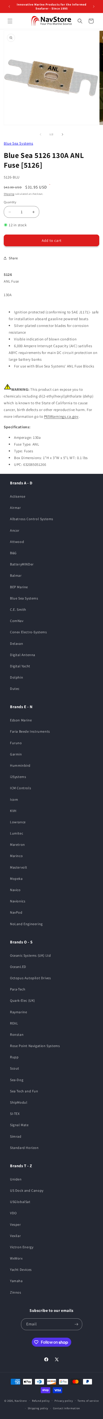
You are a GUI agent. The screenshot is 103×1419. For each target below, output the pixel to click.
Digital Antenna (22, 655)
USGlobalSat (20, 1201)
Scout (14, 1068)
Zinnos (15, 1292)
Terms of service (88, 1400)
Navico (15, 890)
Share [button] (13, 258)
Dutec (15, 688)
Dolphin (16, 677)
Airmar (15, 507)
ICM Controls (20, 788)
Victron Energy (21, 1247)
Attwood (17, 541)
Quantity (10, 202)
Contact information (66, 1408)
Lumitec (16, 833)
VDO (13, 1213)
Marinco (16, 856)
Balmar (16, 575)
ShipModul (18, 1102)
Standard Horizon (24, 1147)
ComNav (17, 621)
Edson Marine (21, 720)
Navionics (17, 901)
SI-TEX (15, 1113)
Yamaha (16, 1281)
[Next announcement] (93, 6)
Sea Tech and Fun (24, 1091)
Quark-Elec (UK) (22, 1000)
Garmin (16, 754)
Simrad (16, 1136)
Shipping (9, 193)
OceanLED (18, 966)
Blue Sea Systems (18, 143)
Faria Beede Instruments (30, 731)
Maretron (17, 844)
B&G (13, 553)
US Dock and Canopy (27, 1190)
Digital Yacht (20, 666)
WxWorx (16, 1258)
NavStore (20, 1400)
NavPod (16, 912)
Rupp (14, 1057)
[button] (10, 21)
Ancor (15, 530)
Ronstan (17, 1034)
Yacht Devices (21, 1269)
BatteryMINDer (22, 564)
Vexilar (15, 1236)
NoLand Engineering (26, 924)
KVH (13, 810)
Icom (14, 799)
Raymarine (18, 1012)
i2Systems (18, 776)
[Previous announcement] (9, 6)
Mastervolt (18, 867)
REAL (14, 1023)
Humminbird (20, 765)
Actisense (17, 496)
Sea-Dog (16, 1080)
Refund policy (41, 1400)
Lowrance (18, 822)
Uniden (16, 1179)
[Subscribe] (76, 1324)
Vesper (15, 1224)
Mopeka (16, 878)
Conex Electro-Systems (28, 632)
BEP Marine (19, 587)
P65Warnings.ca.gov (61, 416)
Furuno (16, 743)
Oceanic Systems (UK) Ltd (30, 955)
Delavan (16, 643)
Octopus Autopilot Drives (30, 978)
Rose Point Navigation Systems (35, 1046)
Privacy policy (63, 1400)
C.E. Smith (18, 609)
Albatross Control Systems (31, 519)
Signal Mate (19, 1125)
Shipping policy (38, 1408)
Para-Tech (17, 989)
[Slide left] (40, 134)
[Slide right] (62, 134)
